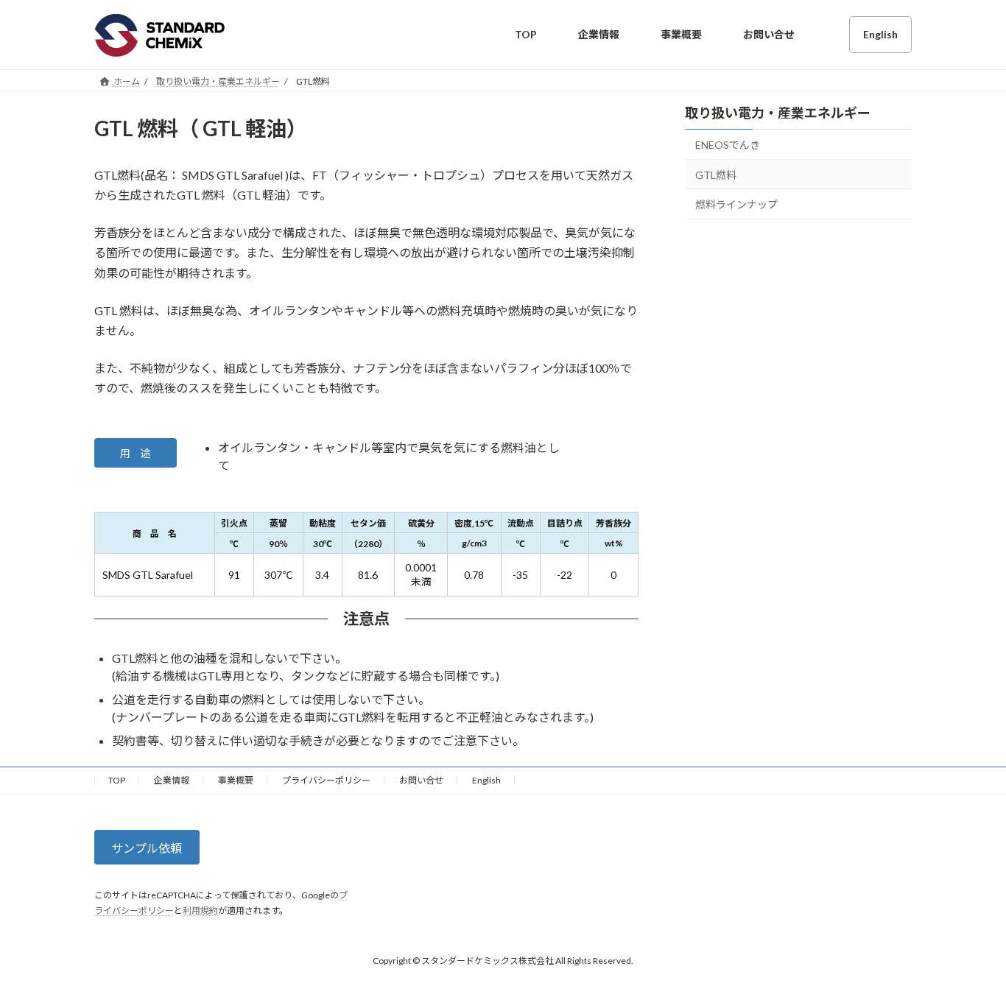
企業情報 (171, 780)
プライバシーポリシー (326, 780)
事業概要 (235, 780)
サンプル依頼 (146, 848)
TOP (116, 780)
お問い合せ (421, 780)
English (486, 780)
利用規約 (200, 910)
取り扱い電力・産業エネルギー (777, 113)
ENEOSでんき (727, 144)
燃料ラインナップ (736, 204)
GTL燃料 (715, 174)
